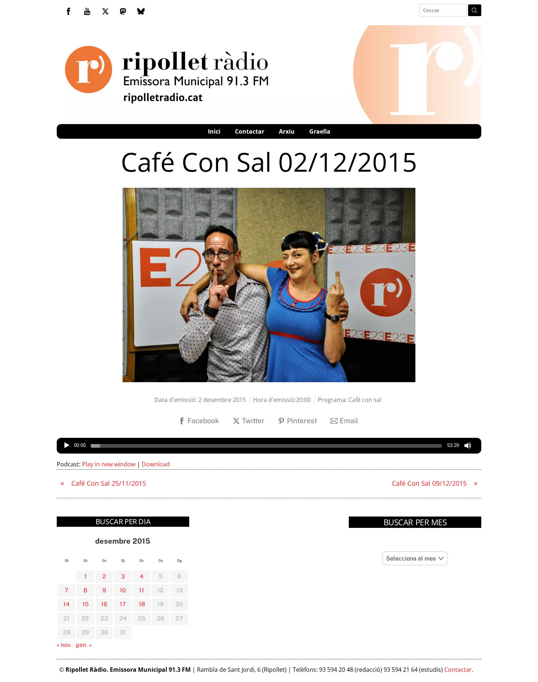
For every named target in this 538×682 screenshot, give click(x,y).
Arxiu (287, 131)
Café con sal (364, 400)
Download (156, 464)
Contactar (249, 131)
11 (141, 590)
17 (123, 604)
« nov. (64, 644)
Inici (214, 131)
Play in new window (108, 464)
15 (85, 604)
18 (142, 604)
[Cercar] (474, 10)
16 (104, 604)
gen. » (84, 644)
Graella (319, 131)
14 (66, 604)
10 (123, 590)
